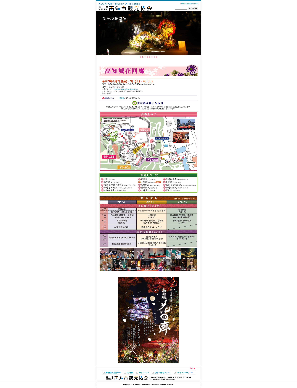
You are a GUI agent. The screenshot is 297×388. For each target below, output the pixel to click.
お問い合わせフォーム (163, 373)
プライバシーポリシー (184, 373)
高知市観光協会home (113, 373)
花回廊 (121, 98)
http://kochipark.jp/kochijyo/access (126, 89)
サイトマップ (144, 373)
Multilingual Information (189, 4)
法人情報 (130, 373)
